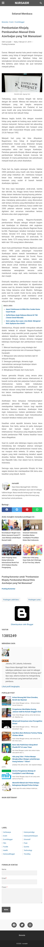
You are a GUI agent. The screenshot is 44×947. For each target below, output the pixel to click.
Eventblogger (8, 839)
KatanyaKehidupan (31, 836)
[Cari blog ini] (40, 3)
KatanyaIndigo (29, 832)
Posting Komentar (8, 44)
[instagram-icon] (30, 925)
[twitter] (17, 509)
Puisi (25, 843)
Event (5, 836)
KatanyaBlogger (9, 854)
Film (4, 843)
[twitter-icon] (22, 925)
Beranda (22, 935)
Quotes (26, 847)
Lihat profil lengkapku (11, 686)
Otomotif (27, 839)
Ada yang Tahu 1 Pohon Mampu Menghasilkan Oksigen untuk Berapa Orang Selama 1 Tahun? (26, 759)
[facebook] (7, 509)
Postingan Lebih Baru (11, 600)
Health (5, 850)
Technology (28, 850)
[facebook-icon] (14, 925)
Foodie (5, 847)
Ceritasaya (7, 832)
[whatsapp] (37, 509)
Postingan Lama (34, 600)
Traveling (27, 854)
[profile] (5, 655)
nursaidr (22, 3)
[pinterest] (27, 509)
